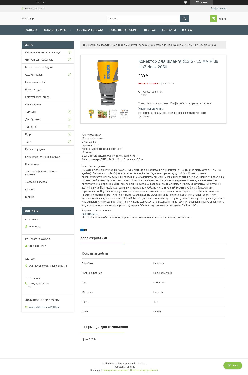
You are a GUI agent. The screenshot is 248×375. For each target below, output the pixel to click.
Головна (31, 30)
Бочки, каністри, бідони (39, 67)
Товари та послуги (99, 44)
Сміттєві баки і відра (37, 97)
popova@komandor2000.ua (44, 307)
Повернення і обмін (123, 30)
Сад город (118, 44)
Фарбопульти (33, 104)
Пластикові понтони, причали (42, 156)
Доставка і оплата (90, 30)
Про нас (150, 30)
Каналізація (32, 164)
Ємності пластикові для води (42, 52)
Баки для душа (34, 89)
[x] (85, 230)
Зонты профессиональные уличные (41, 173)
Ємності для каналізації (39, 59)
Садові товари (34, 74)
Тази (28, 141)
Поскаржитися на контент (116, 370)
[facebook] (82, 230)
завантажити (90, 213)
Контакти (169, 30)
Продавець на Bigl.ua (124, 367)
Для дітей (31, 126)
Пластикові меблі (35, 82)
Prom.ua (141, 363)
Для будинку (33, 119)
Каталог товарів (55, 30)
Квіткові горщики (35, 149)
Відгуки (187, 30)
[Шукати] (184, 18)
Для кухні (30, 111)
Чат (235, 365)
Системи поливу (137, 44)
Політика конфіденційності (144, 370)
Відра (28, 134)
